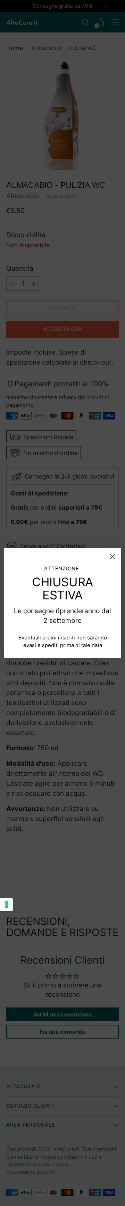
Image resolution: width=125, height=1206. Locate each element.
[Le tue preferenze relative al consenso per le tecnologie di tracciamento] (6, 904)
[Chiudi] (112, 556)
